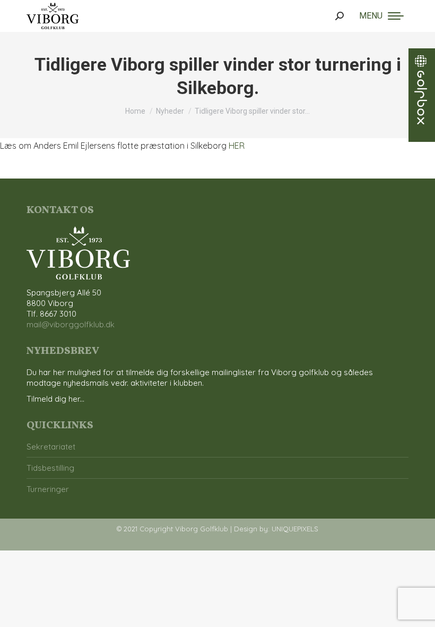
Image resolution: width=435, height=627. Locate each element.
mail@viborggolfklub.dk (71, 324)
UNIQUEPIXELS (295, 528)
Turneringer (48, 489)
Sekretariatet (51, 447)
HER (237, 145)
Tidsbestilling (50, 468)
